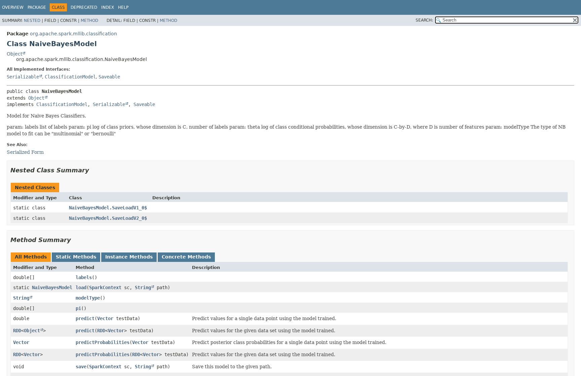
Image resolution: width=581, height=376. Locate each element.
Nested (32, 20)
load (81, 287)
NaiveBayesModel (52, 287)
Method (89, 20)
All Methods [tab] (31, 257)
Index (107, 7)
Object (14, 54)
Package (37, 7)
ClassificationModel (70, 76)
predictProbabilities (102, 342)
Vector (105, 318)
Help (123, 7)
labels (84, 277)
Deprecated (84, 7)
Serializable (23, 76)
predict (85, 318)
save (81, 366)
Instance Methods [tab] (129, 257)
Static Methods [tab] (76, 257)
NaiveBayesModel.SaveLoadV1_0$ (108, 207)
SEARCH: (424, 20)
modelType (88, 298)
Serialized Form (25, 152)
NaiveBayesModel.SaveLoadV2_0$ (108, 218)
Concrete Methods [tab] (186, 257)
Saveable (109, 76)
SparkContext (105, 287)
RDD (17, 330)
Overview (13, 7)
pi (78, 308)
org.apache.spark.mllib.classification (73, 33)
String (143, 287)
